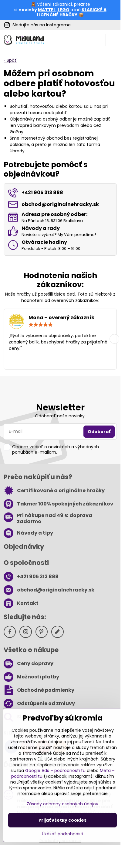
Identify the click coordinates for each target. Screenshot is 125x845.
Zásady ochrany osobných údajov (62, 804)
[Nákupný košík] (98, 40)
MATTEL (47, 10)
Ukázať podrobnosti (62, 834)
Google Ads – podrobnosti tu (55, 770)
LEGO (63, 10)
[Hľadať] (83, 40)
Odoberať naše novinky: (60, 416)
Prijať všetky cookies (62, 820)
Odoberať (99, 432)
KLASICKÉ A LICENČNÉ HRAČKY (71, 12)
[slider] (41, 324)
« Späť (10, 60)
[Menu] (113, 40)
